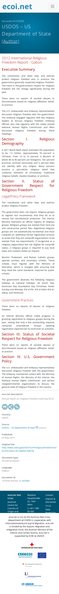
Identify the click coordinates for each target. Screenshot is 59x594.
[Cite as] (5, 407)
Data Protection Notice (51, 512)
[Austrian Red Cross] (32, 545)
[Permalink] (17, 407)
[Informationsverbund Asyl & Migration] (32, 574)
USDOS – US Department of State (18, 427)
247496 (25, 480)
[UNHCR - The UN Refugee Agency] (32, 584)
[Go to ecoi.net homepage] (17, 6)
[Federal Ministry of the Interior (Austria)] (32, 564)
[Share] (11, 407)
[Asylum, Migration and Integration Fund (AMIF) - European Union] (42, 555)
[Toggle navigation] (52, 6)
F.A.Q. (48, 505)
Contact (49, 495)
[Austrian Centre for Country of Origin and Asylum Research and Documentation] (25, 555)
